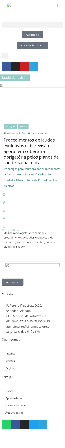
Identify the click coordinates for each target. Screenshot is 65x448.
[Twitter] (33, 424)
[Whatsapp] (6, 424)
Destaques (10, 126)
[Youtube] (24, 66)
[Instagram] (15, 66)
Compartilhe (10, 230)
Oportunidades (13, 398)
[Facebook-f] (6, 66)
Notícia (23, 126)
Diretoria (10, 360)
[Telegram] (33, 66)
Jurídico (9, 391)
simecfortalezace (39, 132)
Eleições (9, 368)
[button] (32, 25)
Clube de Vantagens (16, 405)
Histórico (10, 353)
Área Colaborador (14, 412)
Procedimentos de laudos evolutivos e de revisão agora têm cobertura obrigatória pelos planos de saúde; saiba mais (32, 162)
